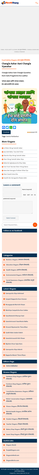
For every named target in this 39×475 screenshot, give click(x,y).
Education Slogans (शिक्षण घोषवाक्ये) (17, 264)
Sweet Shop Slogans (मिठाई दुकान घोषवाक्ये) (20, 434)
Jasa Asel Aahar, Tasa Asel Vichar (13, 152)
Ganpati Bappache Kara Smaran (16, 299)
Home (2, 50)
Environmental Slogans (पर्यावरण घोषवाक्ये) (19, 275)
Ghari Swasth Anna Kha (11, 174)
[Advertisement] (19, 28)
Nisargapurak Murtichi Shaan (15, 304)
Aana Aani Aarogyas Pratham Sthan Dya (16, 170)
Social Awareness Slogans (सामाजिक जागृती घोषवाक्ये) (20, 281)
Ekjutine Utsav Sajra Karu (14, 344)
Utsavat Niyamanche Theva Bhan (17, 327)
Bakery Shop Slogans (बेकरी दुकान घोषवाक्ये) (20, 429)
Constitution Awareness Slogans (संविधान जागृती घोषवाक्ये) (20, 392)
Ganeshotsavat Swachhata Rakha (17, 321)
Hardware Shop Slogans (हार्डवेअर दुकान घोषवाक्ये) (18, 377)
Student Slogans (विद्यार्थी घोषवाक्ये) (17, 419)
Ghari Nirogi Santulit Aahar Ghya (14, 159)
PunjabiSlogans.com (12, 450)
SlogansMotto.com (12, 460)
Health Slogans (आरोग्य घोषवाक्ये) (16, 270)
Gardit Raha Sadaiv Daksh (14, 332)
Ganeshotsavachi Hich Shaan (15, 338)
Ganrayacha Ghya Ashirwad (15, 293)
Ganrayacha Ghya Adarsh (14, 349)
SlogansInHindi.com (12, 455)
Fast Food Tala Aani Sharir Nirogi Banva (16, 167)
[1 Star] (28, 132)
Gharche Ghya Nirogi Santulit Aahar (14, 156)
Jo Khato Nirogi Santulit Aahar (13, 148)
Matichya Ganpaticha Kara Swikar (17, 310)
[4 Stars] (32, 132)
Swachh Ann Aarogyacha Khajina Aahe (15, 178)
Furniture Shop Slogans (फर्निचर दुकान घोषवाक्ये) (18, 385)
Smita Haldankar (12, 136)
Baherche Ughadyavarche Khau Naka (15, 163)
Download (6, 132)
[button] (35, 225)
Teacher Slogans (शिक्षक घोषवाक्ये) (17, 424)
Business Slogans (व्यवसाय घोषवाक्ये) (17, 259)
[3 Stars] (30, 132)
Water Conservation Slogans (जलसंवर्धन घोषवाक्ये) (19, 400)
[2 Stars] (29, 132)
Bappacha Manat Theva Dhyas (16, 355)
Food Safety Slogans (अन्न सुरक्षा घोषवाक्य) (15, 50)
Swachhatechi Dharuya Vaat (15, 316)
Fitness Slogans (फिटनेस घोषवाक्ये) (17, 406)
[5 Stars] (33, 132)
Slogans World (11, 445)
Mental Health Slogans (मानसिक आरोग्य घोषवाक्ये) (18, 412)
